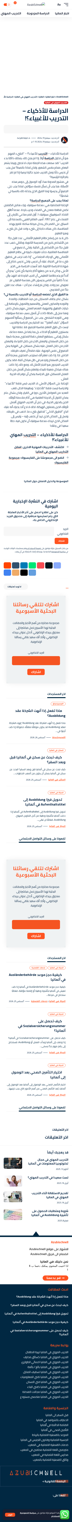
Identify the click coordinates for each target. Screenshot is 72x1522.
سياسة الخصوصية (28, 1513)
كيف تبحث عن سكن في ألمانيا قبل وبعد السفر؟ (38, 759)
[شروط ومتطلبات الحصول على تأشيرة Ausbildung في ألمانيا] (13, 1214)
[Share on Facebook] (60, 129)
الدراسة (49, 158)
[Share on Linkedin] (24, 565)
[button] (10, 1515)
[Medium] (30, 850)
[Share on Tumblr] (15, 565)
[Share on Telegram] (32, 572)
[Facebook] (63, 850)
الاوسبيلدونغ (58, 703)
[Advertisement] (36, 55)
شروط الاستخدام (58, 1516)
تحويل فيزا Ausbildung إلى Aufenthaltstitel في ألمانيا (44, 802)
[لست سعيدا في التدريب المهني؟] (13, 1181)
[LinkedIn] (36, 850)
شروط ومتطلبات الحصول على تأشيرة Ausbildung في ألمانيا (49, 1213)
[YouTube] (52, 850)
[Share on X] (54, 129)
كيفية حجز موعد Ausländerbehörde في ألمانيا (37, 977)
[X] (57, 850)
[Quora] (20, 850)
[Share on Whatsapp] (32, 565)
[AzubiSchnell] (36, 4)
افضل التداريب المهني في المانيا (41, 449)
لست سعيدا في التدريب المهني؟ (48, 1177)
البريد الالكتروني (62, 531)
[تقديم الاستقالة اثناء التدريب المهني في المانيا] (13, 1196)
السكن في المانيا (56, 750)
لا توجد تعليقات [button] (14, 586)
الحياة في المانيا (57, 792)
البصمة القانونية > (54, 1481)
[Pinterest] (41, 850)
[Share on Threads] (24, 572)
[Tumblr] (25, 850)
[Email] (48, 129)
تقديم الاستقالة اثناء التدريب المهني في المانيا (50, 1195)
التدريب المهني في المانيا (56, 102)
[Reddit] (14, 850)
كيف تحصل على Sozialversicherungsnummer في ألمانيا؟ (42, 1026)
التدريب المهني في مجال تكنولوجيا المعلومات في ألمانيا (48, 1161)
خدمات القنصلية (38, 967)
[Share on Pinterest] (40, 565)
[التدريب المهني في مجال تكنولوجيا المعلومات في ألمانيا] (13, 1163)
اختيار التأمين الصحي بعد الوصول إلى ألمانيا (38, 1074)
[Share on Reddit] (7, 565)
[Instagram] (46, 850)
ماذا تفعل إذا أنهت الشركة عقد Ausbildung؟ (40, 713)
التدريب (42, 153)
